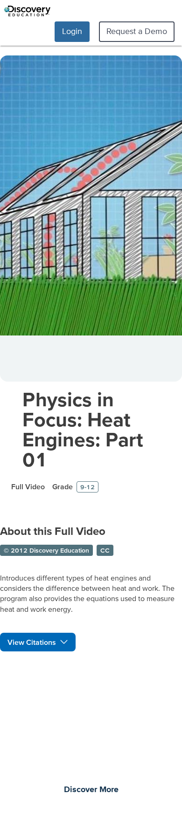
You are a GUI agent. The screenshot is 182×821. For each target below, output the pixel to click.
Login (72, 31)
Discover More (91, 790)
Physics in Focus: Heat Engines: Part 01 (82, 429)
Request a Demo (136, 31)
